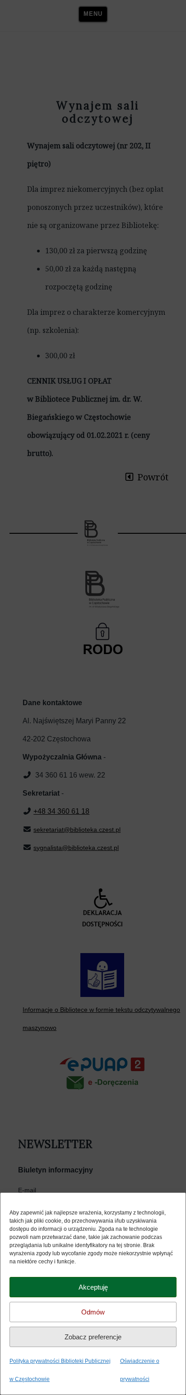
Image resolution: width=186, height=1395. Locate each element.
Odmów (93, 1312)
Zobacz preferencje (93, 1337)
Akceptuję (93, 1287)
